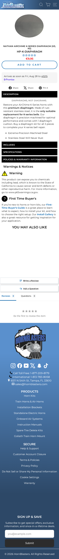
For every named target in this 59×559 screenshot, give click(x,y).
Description (11, 94)
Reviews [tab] (6, 295)
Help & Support (29, 448)
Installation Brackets (29, 407)
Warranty (29, 483)
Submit (29, 543)
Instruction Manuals (29, 424)
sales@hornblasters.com (31, 384)
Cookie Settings (29, 477)
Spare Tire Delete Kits (29, 430)
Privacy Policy (29, 465)
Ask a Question (31, 288)
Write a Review (31, 280)
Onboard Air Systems (29, 418)
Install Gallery (45, 214)
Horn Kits (29, 395)
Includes (9, 144)
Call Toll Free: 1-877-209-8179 (31, 373)
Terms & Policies (29, 460)
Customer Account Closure (29, 454)
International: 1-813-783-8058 (31, 377)
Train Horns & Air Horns (29, 401)
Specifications (12, 152)
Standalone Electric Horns (29, 413)
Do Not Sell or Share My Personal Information (29, 471)
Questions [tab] (26, 295)
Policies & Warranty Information (25, 159)
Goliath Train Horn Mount (29, 436)
